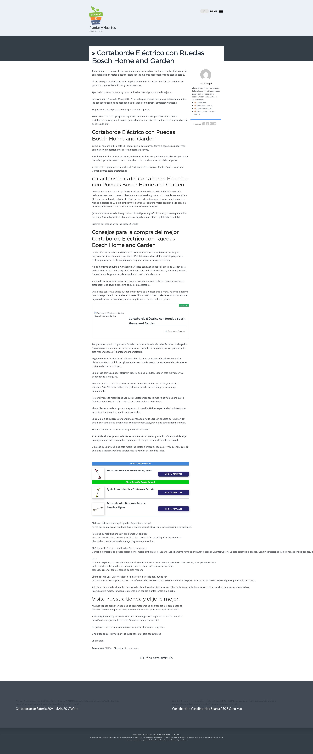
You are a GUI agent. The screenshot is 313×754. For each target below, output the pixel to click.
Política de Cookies (161, 734)
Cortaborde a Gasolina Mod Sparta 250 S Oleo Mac (207, 709)
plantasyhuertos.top (121, 81)
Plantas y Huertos (102, 27)
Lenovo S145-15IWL (204, 108)
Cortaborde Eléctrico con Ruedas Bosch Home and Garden (157, 320)
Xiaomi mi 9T (202, 102)
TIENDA (108, 648)
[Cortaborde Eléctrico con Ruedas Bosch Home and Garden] (110, 314)
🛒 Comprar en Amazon (175, 331)
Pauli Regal (206, 83)
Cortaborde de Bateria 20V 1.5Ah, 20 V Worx (47, 709)
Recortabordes (131, 648)
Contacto (176, 734)
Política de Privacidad (142, 734)
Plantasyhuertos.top (104, 616)
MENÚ (214, 11)
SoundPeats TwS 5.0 (205, 105)
